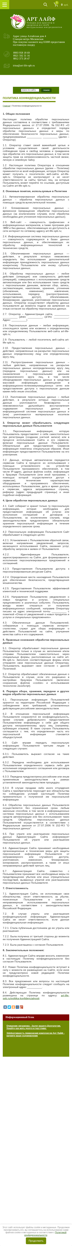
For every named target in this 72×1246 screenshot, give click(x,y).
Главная (6, 106)
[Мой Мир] (17, 1007)
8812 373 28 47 (21, 58)
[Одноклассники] (13, 1007)
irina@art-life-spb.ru (24, 65)
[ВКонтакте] (5, 1007)
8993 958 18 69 (21, 52)
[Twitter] (9, 1007)
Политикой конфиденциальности (45, 1233)
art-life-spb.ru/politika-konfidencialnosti (36, 997)
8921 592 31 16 (21, 55)
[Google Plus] (21, 1007)
